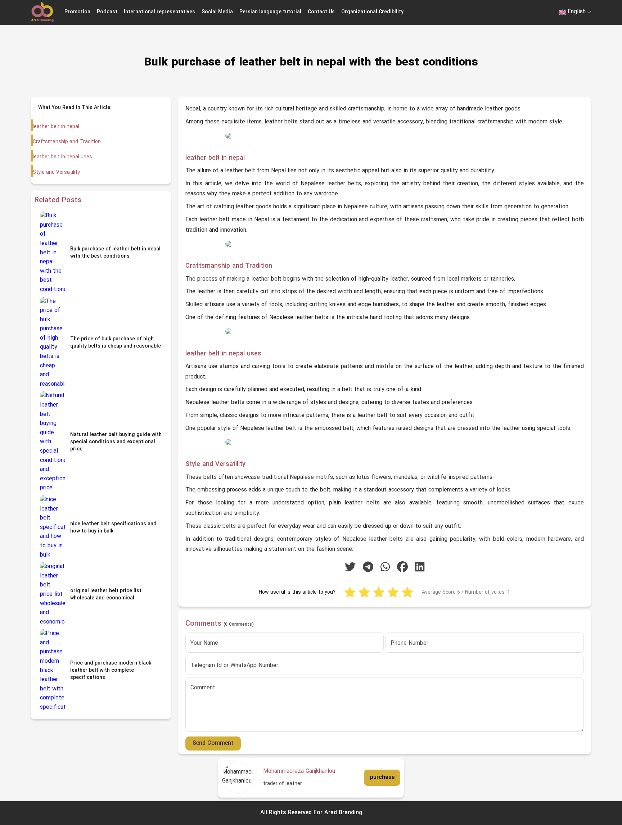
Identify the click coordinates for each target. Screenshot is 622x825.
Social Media (217, 12)
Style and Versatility (56, 172)
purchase (382, 777)
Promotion (77, 12)
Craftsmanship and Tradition (67, 142)
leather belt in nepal (56, 126)
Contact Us (321, 12)
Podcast (107, 12)
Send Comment (213, 743)
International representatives (159, 12)
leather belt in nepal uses (62, 157)
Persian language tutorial (270, 12)
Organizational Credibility (372, 12)
